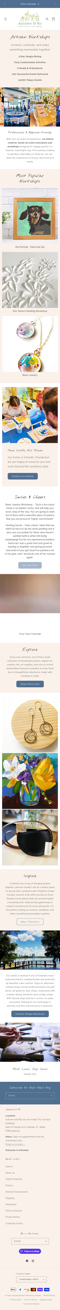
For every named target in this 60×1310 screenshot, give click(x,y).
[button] (6, 19)
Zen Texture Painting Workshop (30, 311)
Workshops (11, 1204)
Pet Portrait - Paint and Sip (30, 247)
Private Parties (13, 1217)
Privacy (9, 1185)
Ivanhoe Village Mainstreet (30, 1014)
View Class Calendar (30, 634)
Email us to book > (15, 1144)
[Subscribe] (51, 1095)
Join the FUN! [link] (30, 565)
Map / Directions (30, 922)
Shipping (10, 1198)
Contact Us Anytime (23, 476)
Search (9, 1166)
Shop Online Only (30, 684)
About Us (10, 1173)
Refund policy (49, 1295)
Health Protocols (14, 1179)
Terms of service (30, 1300)
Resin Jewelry (30, 375)
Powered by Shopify (33, 1295)
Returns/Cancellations (17, 1192)
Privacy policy (16, 1300)
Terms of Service (14, 1211)
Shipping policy (46, 1300)
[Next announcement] (55, 4)
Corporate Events (14, 1223)
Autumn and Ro (18, 1295)
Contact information (31, 1304)
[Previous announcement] (5, 4)
